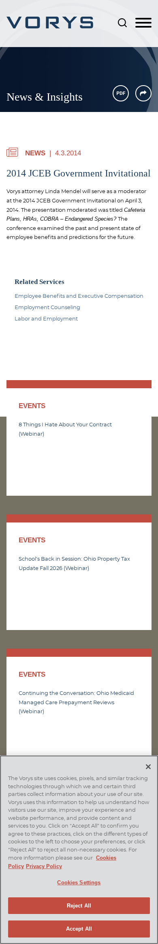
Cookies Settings (78, 882)
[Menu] (143, 23)
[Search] (122, 22)
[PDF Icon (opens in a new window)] (121, 93)
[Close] (148, 767)
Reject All (79, 906)
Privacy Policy (44, 866)
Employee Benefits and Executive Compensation (79, 296)
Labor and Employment (46, 319)
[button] (143, 93)
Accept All (79, 929)
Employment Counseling (47, 307)
